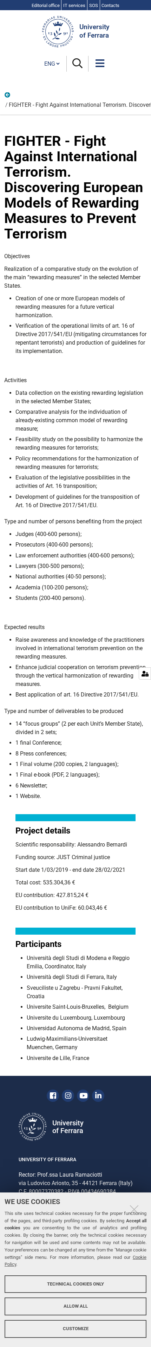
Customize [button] (75, 1328)
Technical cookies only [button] (75, 1284)
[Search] (77, 64)
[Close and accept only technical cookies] (134, 1209)
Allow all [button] (76, 1306)
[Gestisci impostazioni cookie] (145, 673)
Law (7, 96)
